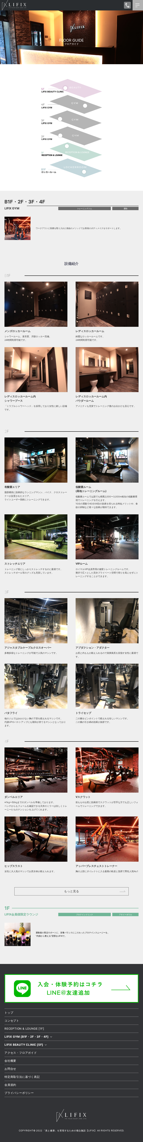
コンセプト (11, 1020)
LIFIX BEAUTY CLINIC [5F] (23, 1044)
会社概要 (10, 1060)
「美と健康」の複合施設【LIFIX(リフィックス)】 (16, 5)
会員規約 (10, 1085)
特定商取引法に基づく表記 (22, 1077)
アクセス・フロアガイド (20, 1052)
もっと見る (71, 891)
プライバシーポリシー (19, 1093)
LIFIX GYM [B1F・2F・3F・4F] (26, 1036)
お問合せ (10, 1069)
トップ (8, 1012)
